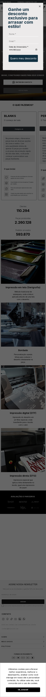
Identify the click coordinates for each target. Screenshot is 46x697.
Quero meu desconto (23, 58)
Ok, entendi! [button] (23, 690)
